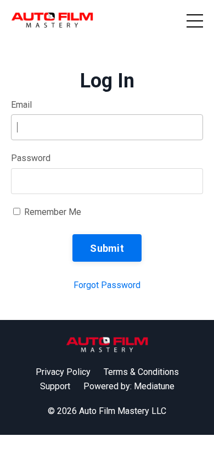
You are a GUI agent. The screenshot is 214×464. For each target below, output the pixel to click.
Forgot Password (107, 285)
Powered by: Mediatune (128, 386)
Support (55, 386)
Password (30, 158)
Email (21, 105)
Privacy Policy (63, 372)
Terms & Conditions (141, 372)
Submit (107, 248)
